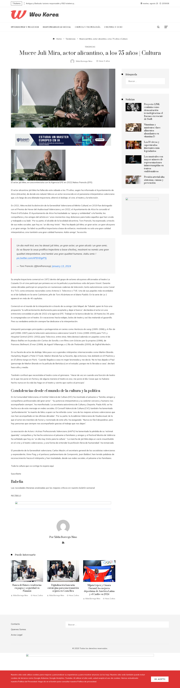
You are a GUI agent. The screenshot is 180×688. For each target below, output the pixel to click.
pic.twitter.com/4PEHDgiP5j (32, 257)
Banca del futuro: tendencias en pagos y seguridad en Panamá (27, 588)
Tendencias (90, 47)
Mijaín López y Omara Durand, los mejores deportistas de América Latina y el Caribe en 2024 (99, 590)
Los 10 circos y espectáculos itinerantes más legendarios (152, 146)
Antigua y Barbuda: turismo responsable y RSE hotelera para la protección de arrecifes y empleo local (51, 3)
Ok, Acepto (159, 679)
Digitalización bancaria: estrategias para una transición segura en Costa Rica (63, 588)
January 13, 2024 (61, 266)
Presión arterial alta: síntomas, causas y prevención (154, 180)
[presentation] (24, 2)
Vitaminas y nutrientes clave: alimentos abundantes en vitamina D (152, 130)
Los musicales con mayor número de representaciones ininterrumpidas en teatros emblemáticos (154, 164)
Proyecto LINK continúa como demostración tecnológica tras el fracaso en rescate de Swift (153, 112)
